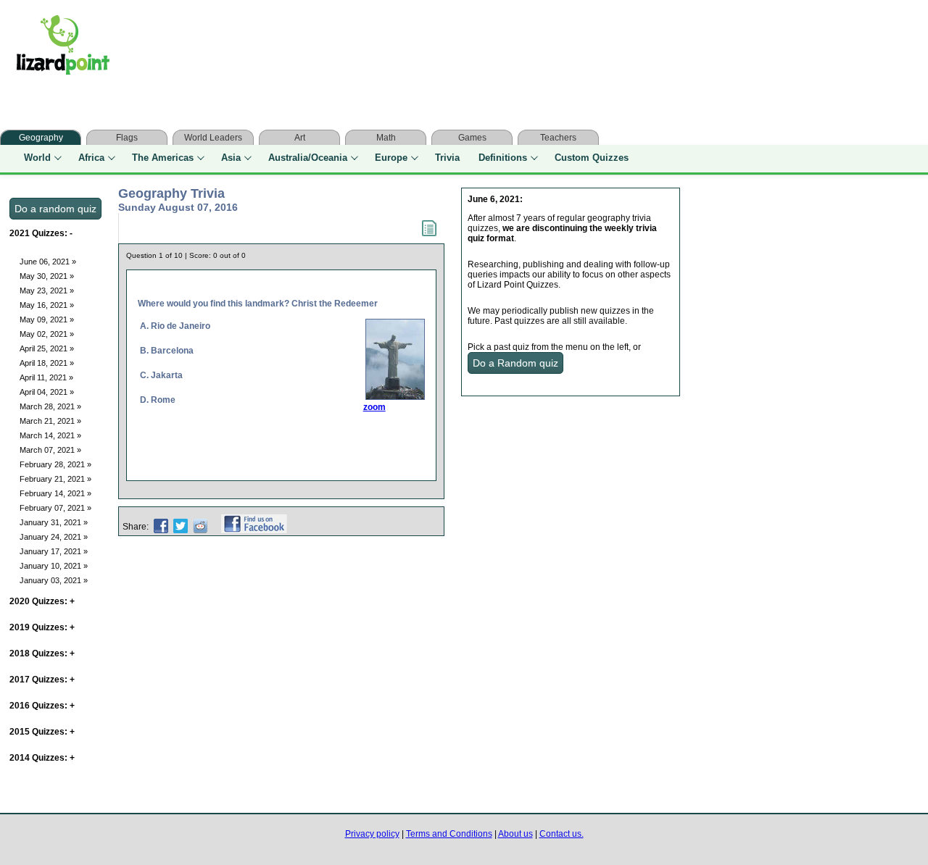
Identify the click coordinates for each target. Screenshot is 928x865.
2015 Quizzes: (42, 732)
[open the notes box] (429, 233)
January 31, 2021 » (54, 522)
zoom (374, 407)
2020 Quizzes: (42, 601)
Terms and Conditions (449, 834)
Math (386, 138)
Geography (41, 138)
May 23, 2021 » (47, 290)
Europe (391, 157)
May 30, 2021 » (47, 276)
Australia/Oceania (307, 157)
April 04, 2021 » (47, 392)
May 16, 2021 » (47, 305)
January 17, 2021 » (54, 551)
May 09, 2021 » (47, 319)
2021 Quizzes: (40, 233)
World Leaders (213, 138)
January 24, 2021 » (54, 536)
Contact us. (561, 834)
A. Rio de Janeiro (175, 326)
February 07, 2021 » (55, 507)
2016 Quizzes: (42, 706)
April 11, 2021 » (46, 377)
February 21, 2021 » (55, 479)
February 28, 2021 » (55, 464)
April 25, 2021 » (47, 348)
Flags (127, 138)
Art (299, 138)
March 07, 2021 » (50, 450)
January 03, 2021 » (54, 580)
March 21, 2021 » (50, 421)
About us (515, 834)
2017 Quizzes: (42, 679)
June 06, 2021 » (48, 261)
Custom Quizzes (592, 157)
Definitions (502, 157)
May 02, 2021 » (47, 334)
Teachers (558, 138)
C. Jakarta (161, 375)
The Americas (163, 157)
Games (472, 138)
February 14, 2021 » (55, 493)
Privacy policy (372, 834)
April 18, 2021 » (47, 363)
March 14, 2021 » (50, 435)
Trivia (447, 157)
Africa (91, 157)
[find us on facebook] (254, 527)
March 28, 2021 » (50, 406)
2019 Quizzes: (42, 627)
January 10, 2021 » (54, 565)
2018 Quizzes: (42, 653)
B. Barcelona (167, 351)
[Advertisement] (412, 48)
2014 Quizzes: (42, 758)
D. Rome (157, 400)
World (37, 157)
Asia (231, 157)
